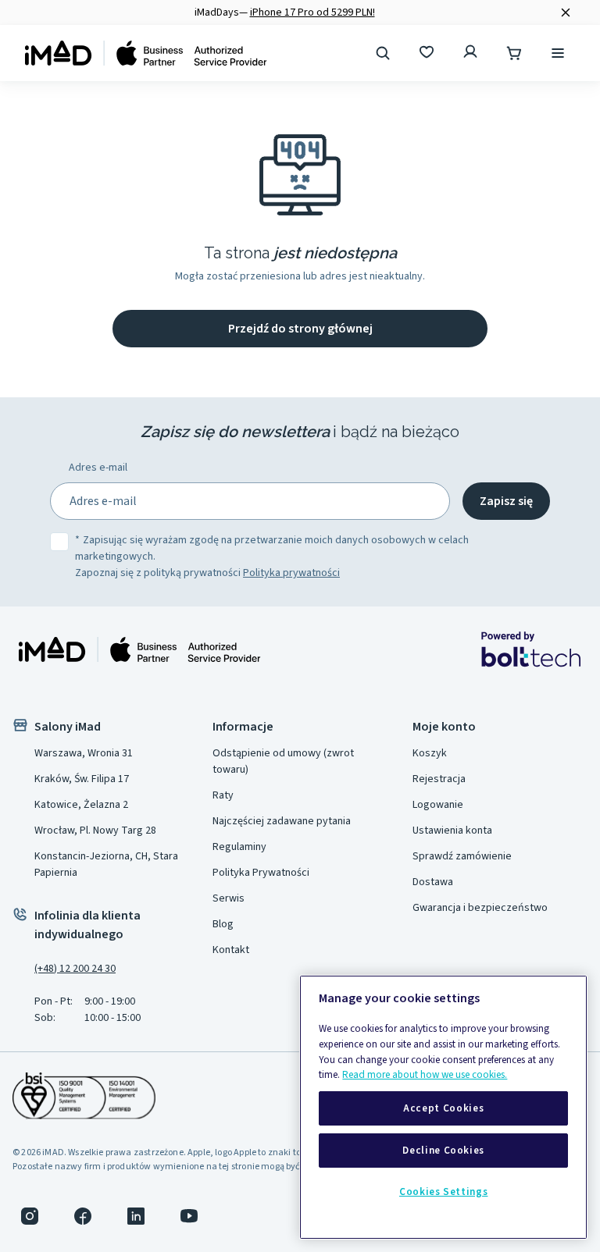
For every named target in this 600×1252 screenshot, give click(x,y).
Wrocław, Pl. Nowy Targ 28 (95, 830)
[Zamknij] (565, 12)
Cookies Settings (443, 1192)
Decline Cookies (443, 1151)
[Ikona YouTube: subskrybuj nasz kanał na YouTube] (189, 1216)
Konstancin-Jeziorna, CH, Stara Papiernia (106, 864)
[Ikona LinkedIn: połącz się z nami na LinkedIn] (136, 1216)
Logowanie (437, 805)
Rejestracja (439, 779)
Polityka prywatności (291, 573)
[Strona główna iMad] (140, 649)
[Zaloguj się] (472, 53)
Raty (223, 795)
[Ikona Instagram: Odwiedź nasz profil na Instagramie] (29, 1216)
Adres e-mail (98, 467)
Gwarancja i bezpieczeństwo (480, 908)
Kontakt (230, 950)
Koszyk (429, 753)
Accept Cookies (443, 1108)
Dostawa (432, 882)
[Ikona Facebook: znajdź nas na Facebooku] (83, 1216)
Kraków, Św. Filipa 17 (81, 779)
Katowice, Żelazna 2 (81, 805)
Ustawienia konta (452, 830)
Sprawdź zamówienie (462, 856)
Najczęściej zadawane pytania (281, 821)
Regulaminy (239, 847)
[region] (443, 1107)
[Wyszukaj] (384, 53)
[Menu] (559, 53)
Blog (223, 924)
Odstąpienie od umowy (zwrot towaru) (283, 761)
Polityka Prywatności (260, 872)
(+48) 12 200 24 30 (75, 968)
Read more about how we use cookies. (424, 1075)
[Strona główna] (146, 53)
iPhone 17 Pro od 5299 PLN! (312, 12)
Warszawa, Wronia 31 (83, 753)
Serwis (228, 898)
